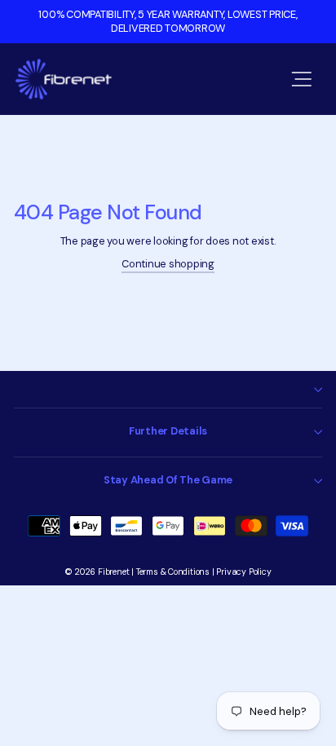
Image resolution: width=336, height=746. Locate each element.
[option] (168, 21)
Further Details (168, 431)
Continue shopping (168, 264)
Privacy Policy (243, 572)
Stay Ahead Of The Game (168, 480)
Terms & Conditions (173, 572)
